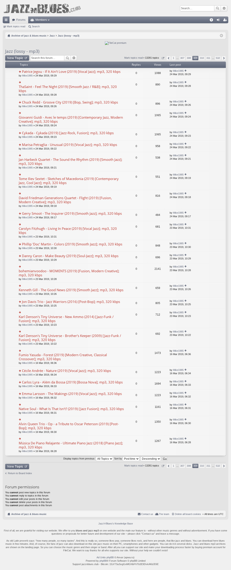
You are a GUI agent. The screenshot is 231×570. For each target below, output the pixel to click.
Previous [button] (168, 58)
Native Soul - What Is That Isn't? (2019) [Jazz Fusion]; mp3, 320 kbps (71, 409)
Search (217, 8)
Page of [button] (163, 58)
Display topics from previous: (79, 458)
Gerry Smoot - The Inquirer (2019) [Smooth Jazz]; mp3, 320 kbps (72, 213)
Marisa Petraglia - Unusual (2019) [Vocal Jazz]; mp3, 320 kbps (69, 145)
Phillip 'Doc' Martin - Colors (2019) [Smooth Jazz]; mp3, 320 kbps (72, 244)
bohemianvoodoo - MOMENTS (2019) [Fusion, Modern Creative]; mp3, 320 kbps (69, 273)
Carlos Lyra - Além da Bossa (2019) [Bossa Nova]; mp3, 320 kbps (72, 382)
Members (41, 19)
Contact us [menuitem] (147, 514)
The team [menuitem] (164, 514)
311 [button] (208, 58)
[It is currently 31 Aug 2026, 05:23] (221, 35)
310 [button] (202, 58)
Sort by (118, 458)
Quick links (7, 20)
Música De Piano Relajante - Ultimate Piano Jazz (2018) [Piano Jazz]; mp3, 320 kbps (71, 445)
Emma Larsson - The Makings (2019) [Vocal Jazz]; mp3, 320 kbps (72, 394)
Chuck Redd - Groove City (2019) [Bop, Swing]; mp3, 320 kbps (70, 102)
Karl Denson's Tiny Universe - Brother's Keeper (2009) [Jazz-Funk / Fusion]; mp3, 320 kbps (70, 338)
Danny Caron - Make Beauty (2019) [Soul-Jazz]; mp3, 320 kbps (70, 256)
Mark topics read (16, 26)
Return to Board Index (20, 473)
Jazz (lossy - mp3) (22, 51)
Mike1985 (27, 75)
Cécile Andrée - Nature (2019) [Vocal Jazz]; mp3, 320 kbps (66, 371)
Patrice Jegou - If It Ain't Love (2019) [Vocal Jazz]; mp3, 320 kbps (71, 71)
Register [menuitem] (225, 20)
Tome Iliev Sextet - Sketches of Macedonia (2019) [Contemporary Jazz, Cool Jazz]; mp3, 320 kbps (69, 181)
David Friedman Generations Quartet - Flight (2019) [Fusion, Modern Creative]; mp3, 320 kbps (65, 200)
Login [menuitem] (219, 20)
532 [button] (218, 58)
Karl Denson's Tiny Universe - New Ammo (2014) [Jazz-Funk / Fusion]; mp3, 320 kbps (66, 319)
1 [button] (173, 58)
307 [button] (182, 58)
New (15, 58)
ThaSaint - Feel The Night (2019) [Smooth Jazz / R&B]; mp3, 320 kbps (68, 89)
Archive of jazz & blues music (28, 514)
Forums (20, 19)
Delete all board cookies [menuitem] (188, 514)
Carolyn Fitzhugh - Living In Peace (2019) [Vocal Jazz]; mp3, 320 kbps (68, 230)
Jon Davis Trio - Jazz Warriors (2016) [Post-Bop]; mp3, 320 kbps (71, 302)
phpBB (103, 560)
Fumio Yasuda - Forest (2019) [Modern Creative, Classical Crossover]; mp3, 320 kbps (63, 357)
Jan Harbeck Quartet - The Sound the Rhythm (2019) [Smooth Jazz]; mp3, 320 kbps (70, 161)
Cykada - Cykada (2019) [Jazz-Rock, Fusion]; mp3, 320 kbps (68, 133)
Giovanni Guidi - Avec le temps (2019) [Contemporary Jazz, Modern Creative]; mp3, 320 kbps (71, 119)
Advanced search (224, 8)
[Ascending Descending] (151, 458)
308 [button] (189, 58)
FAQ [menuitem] (213, 20)
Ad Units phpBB (105, 557)
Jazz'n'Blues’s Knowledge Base (115, 523)
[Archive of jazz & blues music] (42, 8)
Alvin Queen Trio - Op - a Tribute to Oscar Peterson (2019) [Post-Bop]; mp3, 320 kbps (69, 426)
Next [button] (224, 58)
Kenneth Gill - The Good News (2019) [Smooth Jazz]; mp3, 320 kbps (71, 290)
